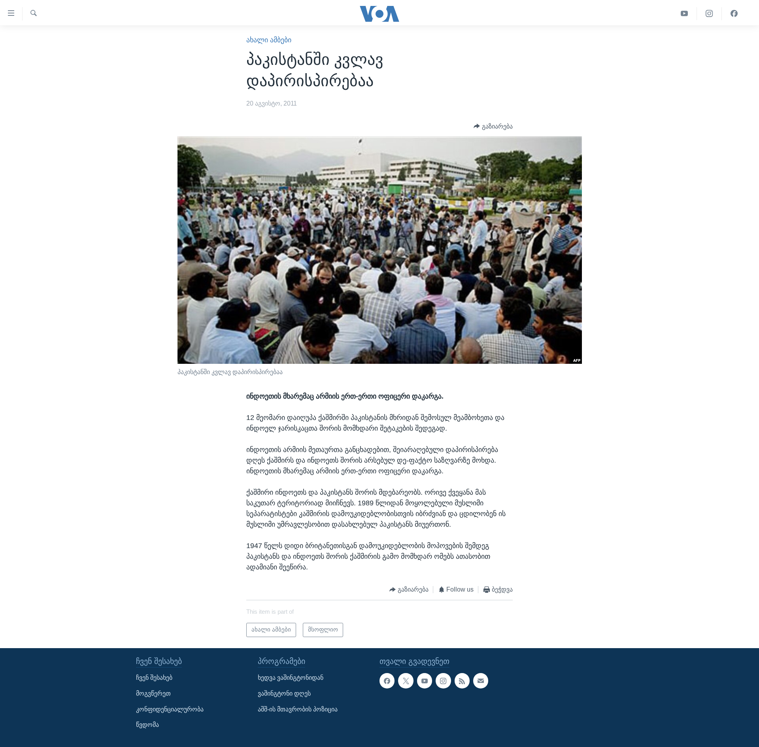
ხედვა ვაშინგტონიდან (290, 677)
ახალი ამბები (268, 40)
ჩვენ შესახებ (154, 677)
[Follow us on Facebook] (387, 680)
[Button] (493, 126)
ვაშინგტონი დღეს (284, 693)
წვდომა (147, 724)
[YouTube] (684, 13)
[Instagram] (709, 13)
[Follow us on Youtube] (424, 680)
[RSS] (462, 680)
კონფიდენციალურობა (170, 708)
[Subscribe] (480, 680)
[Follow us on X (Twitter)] (405, 680)
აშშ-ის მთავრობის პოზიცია (298, 708)
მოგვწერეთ (153, 693)
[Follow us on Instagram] (443, 680)
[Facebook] (734, 13)
